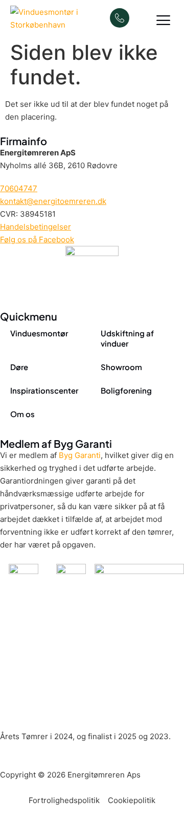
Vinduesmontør (39, 333)
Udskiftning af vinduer (127, 338)
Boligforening (126, 390)
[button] (163, 20)
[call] (119, 18)
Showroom (121, 367)
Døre (19, 367)
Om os (22, 414)
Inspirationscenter (44, 390)
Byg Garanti (80, 455)
